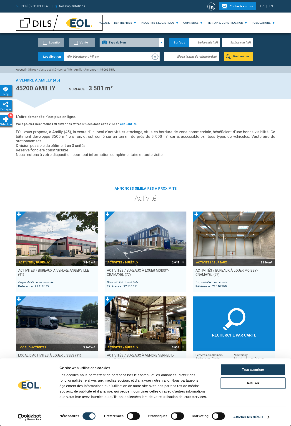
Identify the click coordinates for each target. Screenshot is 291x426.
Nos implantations (72, 6)
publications (261, 22)
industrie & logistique (157, 22)
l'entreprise (123, 22)
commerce (190, 22)
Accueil (104, 22)
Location (55, 42)
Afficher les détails (248, 417)
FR (262, 6)
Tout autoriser (253, 370)
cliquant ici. (128, 124)
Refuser (253, 383)
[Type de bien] (132, 42)
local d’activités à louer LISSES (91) (49, 355)
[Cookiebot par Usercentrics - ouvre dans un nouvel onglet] (29, 417)
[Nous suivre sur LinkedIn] (211, 6)
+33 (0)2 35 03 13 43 (35, 6)
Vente (84, 42)
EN (271, 6)
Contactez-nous (241, 6)
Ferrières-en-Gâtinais (209, 355)
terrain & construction (225, 22)
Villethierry (241, 355)
